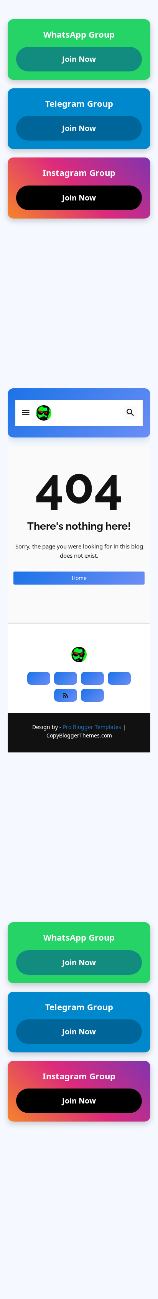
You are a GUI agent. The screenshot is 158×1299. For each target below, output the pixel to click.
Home (79, 578)
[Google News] (92, 695)
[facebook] (38, 678)
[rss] (65, 695)
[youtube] (92, 678)
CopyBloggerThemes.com (79, 735)
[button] (25, 412)
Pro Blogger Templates (92, 727)
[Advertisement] (79, 309)
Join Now (79, 59)
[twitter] (65, 678)
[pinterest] (119, 678)
